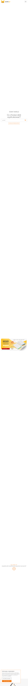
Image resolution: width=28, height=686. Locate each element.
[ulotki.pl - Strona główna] (5, 1)
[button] (7, 678)
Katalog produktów (14, 123)
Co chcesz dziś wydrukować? (14, 116)
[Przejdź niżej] (14, 568)
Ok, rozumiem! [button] (7, 681)
